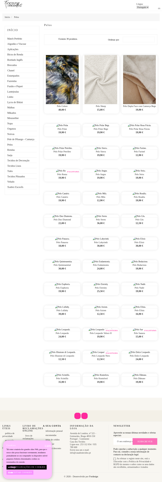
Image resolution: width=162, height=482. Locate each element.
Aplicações (12, 49)
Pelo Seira (139, 174)
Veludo (10, 181)
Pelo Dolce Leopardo (139, 356)
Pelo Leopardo (62, 333)
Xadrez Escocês (15, 187)
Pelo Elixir (139, 242)
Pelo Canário (62, 197)
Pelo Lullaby (62, 310)
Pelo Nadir (139, 288)
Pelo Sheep (101, 106)
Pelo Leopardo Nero (101, 356)
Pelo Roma (62, 174)
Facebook (77, 416)
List (54, 40)
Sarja (9, 155)
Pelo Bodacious (139, 265)
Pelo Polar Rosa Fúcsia (139, 129)
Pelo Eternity (101, 288)
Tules (10, 171)
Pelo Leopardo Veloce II (101, 333)
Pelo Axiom (101, 310)
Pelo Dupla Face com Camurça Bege (139, 106)
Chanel (10, 70)
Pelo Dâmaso (139, 378)
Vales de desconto (53, 448)
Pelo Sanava (139, 333)
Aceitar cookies (20, 472)
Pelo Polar (62, 129)
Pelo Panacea (62, 242)
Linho (10, 97)
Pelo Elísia (139, 310)
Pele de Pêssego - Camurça (20, 139)
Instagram (84, 416)
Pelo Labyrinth (101, 242)
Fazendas (12, 81)
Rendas (11, 150)
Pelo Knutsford (101, 378)
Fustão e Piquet (15, 86)
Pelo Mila (101, 197)
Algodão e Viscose (16, 44)
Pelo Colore (62, 106)
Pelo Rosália (139, 197)
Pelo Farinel (139, 151)
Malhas (11, 107)
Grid (49, 39)
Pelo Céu (139, 219)
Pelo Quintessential (62, 265)
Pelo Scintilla (62, 378)
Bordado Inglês (15, 60)
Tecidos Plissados (16, 176)
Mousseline (13, 118)
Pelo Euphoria (62, 288)
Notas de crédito (52, 439)
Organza (11, 128)
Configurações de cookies (26, 467)
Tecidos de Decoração (18, 160)
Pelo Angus (101, 174)
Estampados (13, 75)
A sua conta (52, 426)
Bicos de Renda (15, 54)
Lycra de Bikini (15, 102)
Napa (10, 123)
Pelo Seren (101, 219)
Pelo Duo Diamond (62, 219)
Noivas (10, 134)
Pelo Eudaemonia (101, 265)
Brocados (12, 65)
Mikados (11, 113)
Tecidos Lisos (14, 166)
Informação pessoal (54, 431)
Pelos (10, 144)
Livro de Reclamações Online (28, 438)
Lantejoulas (13, 91)
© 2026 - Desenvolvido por (76, 476)
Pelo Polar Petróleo (62, 151)
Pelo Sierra (101, 151)
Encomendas (50, 435)
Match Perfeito (14, 38)
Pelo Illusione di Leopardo (62, 356)
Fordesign (93, 476)
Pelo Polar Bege (101, 129)
